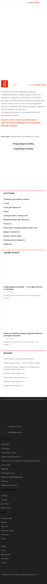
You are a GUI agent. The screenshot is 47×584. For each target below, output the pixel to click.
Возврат (4, 500)
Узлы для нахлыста (12, 207)
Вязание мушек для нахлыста (22, 34)
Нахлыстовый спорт (13, 236)
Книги (37, 136)
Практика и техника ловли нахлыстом (20, 228)
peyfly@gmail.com (15, 432)
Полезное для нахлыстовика (16, 199)
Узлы (3, 539)
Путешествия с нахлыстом (16, 215)
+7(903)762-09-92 (15, 427)
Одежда (4, 469)
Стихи (6, 203)
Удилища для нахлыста (14, 381)
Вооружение (6, 554)
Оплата (4, 496)
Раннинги (5, 448)
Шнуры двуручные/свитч (11, 457)
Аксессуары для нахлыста (15, 377)
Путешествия (6, 518)
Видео (3, 546)
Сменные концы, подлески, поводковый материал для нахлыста (21, 368)
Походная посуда (8, 473)
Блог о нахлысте (27, 31)
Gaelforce (8, 244)
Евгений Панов (39, 85)
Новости (7, 224)
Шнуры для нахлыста (13, 385)
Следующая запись (23, 149)
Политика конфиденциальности (24, 575)
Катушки (5, 444)
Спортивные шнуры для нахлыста (19, 359)
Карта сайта (6, 508)
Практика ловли (7, 530)
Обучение (5, 559)
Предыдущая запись (23, 144)
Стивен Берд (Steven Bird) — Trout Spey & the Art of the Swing (23, 288)
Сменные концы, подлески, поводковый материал (20, 461)
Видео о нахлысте (12, 232)
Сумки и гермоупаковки (11, 477)
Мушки (3, 522)
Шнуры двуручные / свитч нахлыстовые (22, 363)
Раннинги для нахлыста (14, 373)
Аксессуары (6, 465)
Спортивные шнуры (8, 453)
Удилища (4, 481)
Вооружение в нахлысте (14, 240)
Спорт (3, 550)
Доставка (5, 504)
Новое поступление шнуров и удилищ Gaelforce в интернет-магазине (23, 334)
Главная (12, 31)
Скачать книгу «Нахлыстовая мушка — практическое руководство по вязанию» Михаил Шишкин (21, 123)
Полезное (5, 535)
